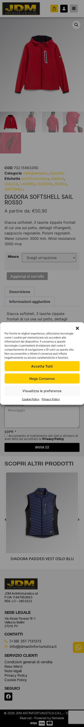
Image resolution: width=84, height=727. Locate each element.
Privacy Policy (51, 399)
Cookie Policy (30, 399)
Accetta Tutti (42, 366)
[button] (77, 328)
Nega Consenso (42, 378)
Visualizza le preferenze (42, 391)
